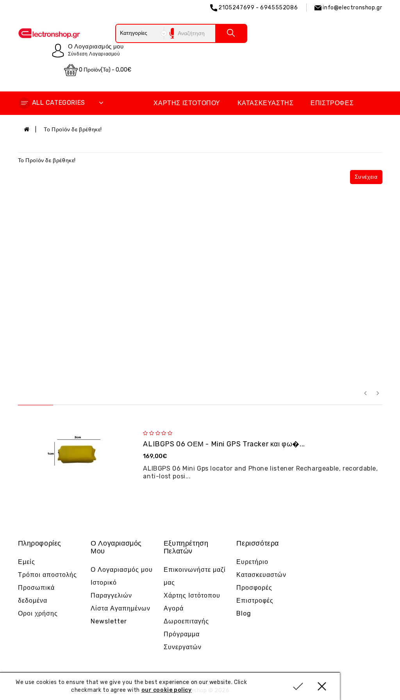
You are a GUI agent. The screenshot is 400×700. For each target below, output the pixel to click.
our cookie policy (166, 690)
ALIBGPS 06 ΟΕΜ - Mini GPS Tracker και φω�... (224, 444)
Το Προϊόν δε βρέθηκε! (73, 129)
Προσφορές (254, 587)
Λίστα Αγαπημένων (120, 608)
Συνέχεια (366, 177)
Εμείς (26, 562)
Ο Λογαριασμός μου (122, 569)
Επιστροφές (332, 103)
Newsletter (109, 621)
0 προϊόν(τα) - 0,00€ (104, 69)
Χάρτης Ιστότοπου (187, 103)
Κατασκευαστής (266, 103)
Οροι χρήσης (38, 613)
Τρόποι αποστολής (47, 574)
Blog (243, 613)
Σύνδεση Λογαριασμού (94, 54)
